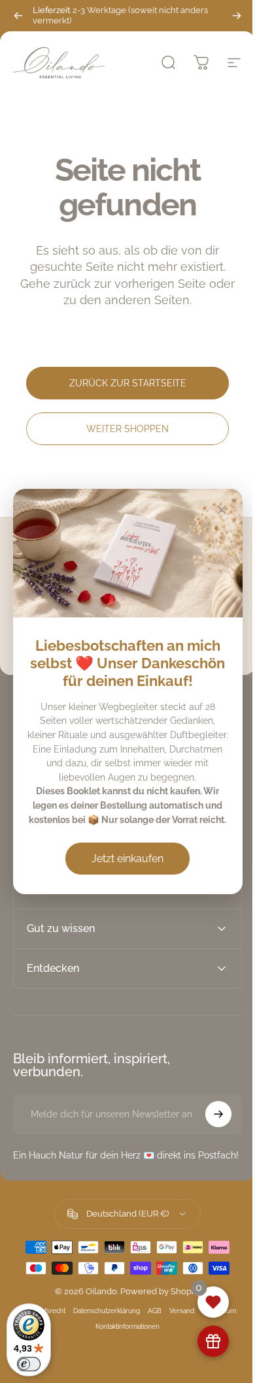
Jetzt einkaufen (127, 858)
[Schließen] (222, 510)
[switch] (29, 1364)
